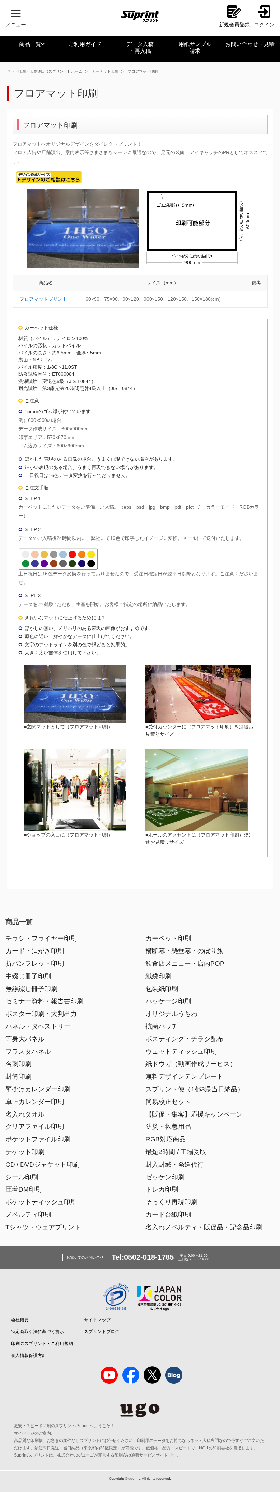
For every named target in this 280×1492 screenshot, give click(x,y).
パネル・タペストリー (37, 1026)
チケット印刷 (24, 1151)
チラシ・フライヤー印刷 (41, 938)
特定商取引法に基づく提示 (37, 1331)
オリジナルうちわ (171, 1013)
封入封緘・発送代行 (174, 1164)
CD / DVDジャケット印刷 (42, 1164)
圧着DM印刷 (23, 1189)
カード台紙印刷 (168, 1214)
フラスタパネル (28, 1051)
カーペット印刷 (105, 71)
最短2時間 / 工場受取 (175, 1151)
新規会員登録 (234, 24)
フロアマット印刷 (143, 71)
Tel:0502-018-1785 (143, 1257)
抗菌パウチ (161, 1026)
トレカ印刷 (161, 1189)
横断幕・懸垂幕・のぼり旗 (184, 951)
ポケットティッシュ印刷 (41, 1202)
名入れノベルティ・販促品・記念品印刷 (203, 1227)
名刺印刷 (18, 1063)
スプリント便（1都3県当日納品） (194, 1089)
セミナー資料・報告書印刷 (44, 1001)
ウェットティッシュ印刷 (181, 1051)
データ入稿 (140, 47)
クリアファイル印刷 (34, 1126)
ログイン (264, 24)
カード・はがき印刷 (34, 951)
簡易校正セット (168, 1101)
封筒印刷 (18, 1076)
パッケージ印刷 (168, 1001)
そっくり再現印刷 (171, 1202)
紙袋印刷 (158, 976)
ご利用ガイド (85, 44)
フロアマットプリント (43, 299)
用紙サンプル (195, 47)
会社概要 (20, 1320)
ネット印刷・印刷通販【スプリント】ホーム (44, 71)
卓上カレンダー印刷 (34, 1101)
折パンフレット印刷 (34, 963)
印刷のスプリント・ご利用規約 (42, 1343)
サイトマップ (97, 1320)
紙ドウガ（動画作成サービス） (190, 1063)
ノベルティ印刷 (28, 1214)
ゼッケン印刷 (164, 1177)
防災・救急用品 (168, 1126)
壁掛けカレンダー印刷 (37, 1089)
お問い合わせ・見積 (250, 44)
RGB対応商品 (165, 1139)
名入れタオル (24, 1114)
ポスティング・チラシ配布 (184, 1039)
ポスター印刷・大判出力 (41, 1013)
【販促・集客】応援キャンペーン (194, 1114)
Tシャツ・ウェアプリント (43, 1227)
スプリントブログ (102, 1331)
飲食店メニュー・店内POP (184, 963)
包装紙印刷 (161, 988)
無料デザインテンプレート (184, 1076)
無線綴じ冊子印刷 (31, 988)
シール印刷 (21, 1177)
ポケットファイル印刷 (37, 1139)
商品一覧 (30, 44)
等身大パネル (24, 1039)
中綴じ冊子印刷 (28, 976)
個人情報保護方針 (28, 1355)
